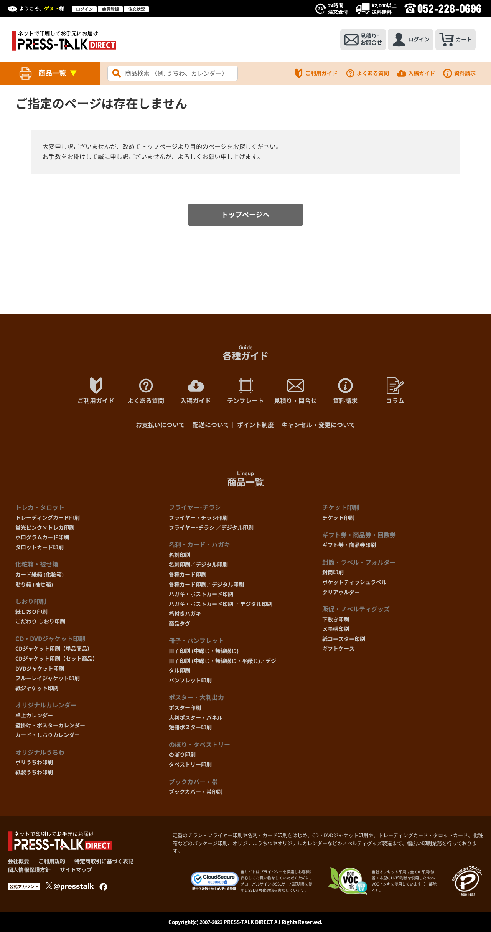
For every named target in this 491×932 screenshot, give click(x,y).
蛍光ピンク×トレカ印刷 (44, 527)
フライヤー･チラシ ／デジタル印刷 (211, 527)
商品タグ (179, 623)
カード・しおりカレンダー (47, 735)
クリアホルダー (341, 592)
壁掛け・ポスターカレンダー (50, 725)
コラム (395, 401)
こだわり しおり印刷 (40, 621)
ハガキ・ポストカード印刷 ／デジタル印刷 (220, 604)
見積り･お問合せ (371, 39)
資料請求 (465, 73)
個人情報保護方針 (29, 869)
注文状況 (136, 9)
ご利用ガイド (321, 73)
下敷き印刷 (335, 619)
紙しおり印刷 (31, 611)
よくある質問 (373, 73)
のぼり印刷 (182, 754)
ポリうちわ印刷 (34, 762)
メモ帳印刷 (335, 629)
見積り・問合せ (295, 401)
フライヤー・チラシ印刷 (198, 517)
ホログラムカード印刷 (42, 537)
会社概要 (18, 861)
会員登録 (110, 9)
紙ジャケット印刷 (36, 688)
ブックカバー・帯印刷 (195, 791)
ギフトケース (338, 648)
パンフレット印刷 (190, 680)
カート (464, 39)
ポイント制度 (255, 425)
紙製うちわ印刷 (34, 772)
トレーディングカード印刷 (47, 517)
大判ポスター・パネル (195, 717)
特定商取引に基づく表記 (103, 861)
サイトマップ (76, 869)
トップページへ (245, 214)
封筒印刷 (333, 572)
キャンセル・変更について (318, 425)
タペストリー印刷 (190, 764)
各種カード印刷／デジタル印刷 (206, 584)
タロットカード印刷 (39, 547)
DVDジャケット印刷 (39, 668)
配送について (211, 425)
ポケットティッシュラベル (354, 582)
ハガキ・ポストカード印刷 (201, 594)
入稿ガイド (421, 73)
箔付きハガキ (185, 613)
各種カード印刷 (187, 574)
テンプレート (245, 401)
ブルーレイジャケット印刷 (47, 678)
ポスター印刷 (185, 707)
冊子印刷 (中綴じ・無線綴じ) (204, 650)
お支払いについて (160, 425)
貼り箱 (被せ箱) (34, 584)
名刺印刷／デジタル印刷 (198, 564)
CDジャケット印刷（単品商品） (53, 648)
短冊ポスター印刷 (190, 727)
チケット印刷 (338, 517)
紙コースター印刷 (343, 639)
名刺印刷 (179, 555)
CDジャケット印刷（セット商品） (56, 658)
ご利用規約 (51, 861)
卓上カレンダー (34, 715)
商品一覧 (52, 73)
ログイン (84, 9)
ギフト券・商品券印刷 (349, 545)
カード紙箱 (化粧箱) (39, 574)
